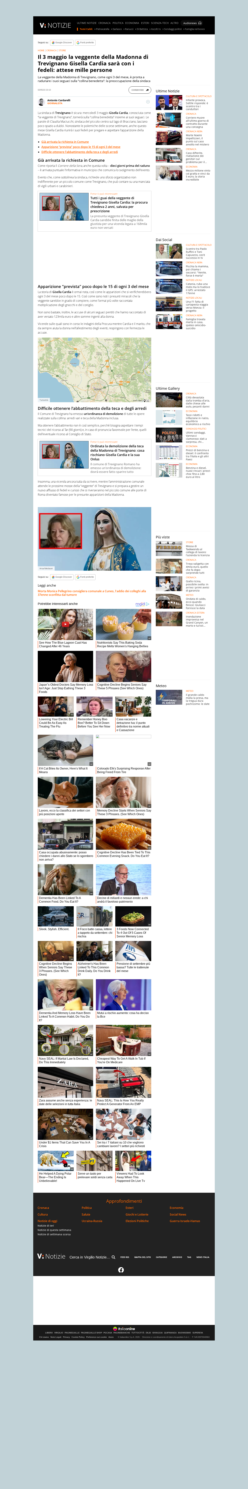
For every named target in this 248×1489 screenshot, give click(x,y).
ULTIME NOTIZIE (87, 23)
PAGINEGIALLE (72, 1333)
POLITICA (118, 23)
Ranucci (129, 29)
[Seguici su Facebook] (121, 1271)
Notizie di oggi (47, 1221)
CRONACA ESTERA (195, 613)
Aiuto (111, 1337)
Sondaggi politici (173, 29)
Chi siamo (44, 1337)
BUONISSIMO (184, 1333)
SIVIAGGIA (157, 1333)
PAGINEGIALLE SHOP (91, 1333)
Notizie (55, 1256)
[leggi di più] (148, 102)
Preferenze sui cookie (96, 1337)
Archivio (177, 1257)
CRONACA (104, 23)
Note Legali (55, 1337)
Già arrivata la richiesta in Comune (65, 142)
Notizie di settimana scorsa (54, 1234)
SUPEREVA (197, 1333)
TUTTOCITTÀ (137, 1333)
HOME (41, 50)
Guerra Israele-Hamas (185, 1221)
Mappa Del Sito (142, 1257)
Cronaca (43, 1208)
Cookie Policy (78, 1337)
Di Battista (142, 29)
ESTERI (145, 23)
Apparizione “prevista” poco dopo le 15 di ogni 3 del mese (80, 147)
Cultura (43, 1214)
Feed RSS (124, 1257)
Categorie (161, 1257)
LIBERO (49, 1333)
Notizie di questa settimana (54, 1230)
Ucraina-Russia (92, 1221)
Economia (176, 1208)
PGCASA (107, 1333)
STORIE (62, 50)
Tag (189, 1257)
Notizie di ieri (46, 1225)
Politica (87, 1208)
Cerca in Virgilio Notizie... (90, 1257)
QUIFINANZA (170, 1333)
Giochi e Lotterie (137, 1214)
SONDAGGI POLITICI (196, 429)
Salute (86, 1214)
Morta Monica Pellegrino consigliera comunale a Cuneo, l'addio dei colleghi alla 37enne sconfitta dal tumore (92, 593)
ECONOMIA (132, 23)
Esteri (129, 1208)
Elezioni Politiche (137, 1221)
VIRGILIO (58, 1333)
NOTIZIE (59, 25)
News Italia (202, 1257)
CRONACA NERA (194, 131)
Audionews (190, 23)
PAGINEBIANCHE (121, 1333)
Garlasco (117, 29)
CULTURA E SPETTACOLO (199, 96)
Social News (178, 1214)
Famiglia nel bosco (195, 29)
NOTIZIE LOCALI (194, 280)
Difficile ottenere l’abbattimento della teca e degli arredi (79, 152)
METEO (189, 595)
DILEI (148, 1333)
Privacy (66, 1337)
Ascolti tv (156, 29)
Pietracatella (102, 29)
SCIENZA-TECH (160, 23)
